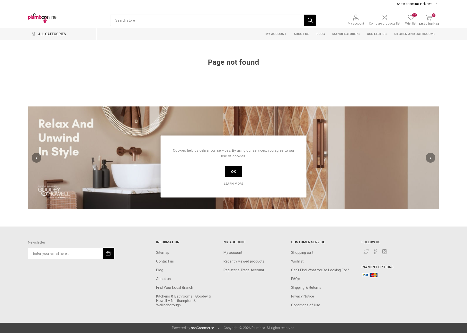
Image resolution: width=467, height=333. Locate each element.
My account (356, 23)
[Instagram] (384, 251)
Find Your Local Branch (174, 287)
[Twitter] (366, 251)
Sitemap (162, 252)
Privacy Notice (302, 296)
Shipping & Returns (306, 287)
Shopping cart (302, 252)
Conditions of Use (305, 305)
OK (233, 171)
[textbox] (207, 20)
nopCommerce (202, 328)
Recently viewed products (244, 261)
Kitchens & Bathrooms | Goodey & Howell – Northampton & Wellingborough (183, 300)
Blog (159, 270)
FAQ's (295, 279)
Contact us (165, 261)
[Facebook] (375, 251)
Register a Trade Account (244, 270)
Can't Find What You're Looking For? (320, 270)
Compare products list (384, 23)
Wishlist (297, 261)
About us (163, 279)
